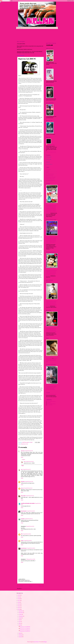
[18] (50, 207)
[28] (47, 209)
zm (24, 461)
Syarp (22, 540)
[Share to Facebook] (38, 442)
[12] (50, 206)
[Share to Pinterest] (39, 442)
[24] (50, 208)
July (20, 619)
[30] (50, 209)
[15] (55, 206)
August (20, 617)
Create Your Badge (48, 159)
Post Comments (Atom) (26, 588)
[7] (53, 205)
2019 (19, 596)
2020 (19, 595)
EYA (21, 533)
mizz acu (22, 450)
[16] (47, 207)
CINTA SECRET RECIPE (51, 401)
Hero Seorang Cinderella (50, 177)
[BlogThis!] (36, 442)
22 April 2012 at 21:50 (30, 495)
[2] (47, 205)
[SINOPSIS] (48, 394)
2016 (19, 602)
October (20, 614)
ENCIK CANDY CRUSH (51, 403)
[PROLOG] (48, 237)
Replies (23, 459)
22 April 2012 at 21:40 (28, 488)
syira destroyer (23, 548)
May (20, 623)
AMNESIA (49, 402)
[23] (48, 208)
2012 (19, 609)
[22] (47, 208)
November (21, 612)
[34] (47, 210)
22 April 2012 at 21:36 (29, 481)
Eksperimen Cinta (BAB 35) (25, 628)
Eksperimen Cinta (24, 443)
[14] (53, 206)
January (20, 636)
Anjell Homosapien (25, 442)
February (20, 634)
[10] (47, 206)
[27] (55, 208)
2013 (19, 607)
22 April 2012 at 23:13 (28, 518)
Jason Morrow (36, 641)
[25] (52, 208)
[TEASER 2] (48, 243)
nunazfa (22, 518)
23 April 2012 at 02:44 (27, 533)
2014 (19, 605)
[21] (55, 207)
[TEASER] (54, 331)
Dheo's (47, 172)
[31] (52, 209)
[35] (48, 210)
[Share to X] (37, 442)
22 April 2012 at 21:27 (27, 469)
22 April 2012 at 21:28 (29, 461)
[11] (48, 206)
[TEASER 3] (48, 213)
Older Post (41, 586)
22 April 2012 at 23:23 (30, 526)
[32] (53, 209)
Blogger (45, 641)
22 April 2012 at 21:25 (29, 450)
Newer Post (20, 586)
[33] (55, 209)
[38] (53, 210)
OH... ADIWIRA (49, 404)
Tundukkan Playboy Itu (50, 180)
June (20, 621)
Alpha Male (48, 169)
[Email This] (35, 442)
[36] (50, 210)
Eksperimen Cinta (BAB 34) (25, 630)
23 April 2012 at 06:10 (27, 540)
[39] (55, 210)
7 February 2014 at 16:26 (30, 559)
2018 (19, 598)
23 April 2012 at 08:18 (31, 548)
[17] (48, 207)
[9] (55, 205)
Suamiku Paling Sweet (50, 178)
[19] (52, 207)
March (20, 633)
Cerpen (47, 170)
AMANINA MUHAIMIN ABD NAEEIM (27, 503)
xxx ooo (22, 488)
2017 (19, 600)
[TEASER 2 (48, 306)
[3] (48, 205)
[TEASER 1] (53, 242)
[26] (53, 208)
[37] (52, 210)
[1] (46, 205)
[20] (53, 207)
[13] (52, 206)
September (21, 616)
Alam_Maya (23, 495)
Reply (22, 457)
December (21, 610)
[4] (50, 205)
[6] (52, 205)
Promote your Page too (49, 164)
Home (19, 28)
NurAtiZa (22, 481)
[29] (48, 209)
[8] (54, 205)
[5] (51, 205)
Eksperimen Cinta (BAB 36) (25, 626)
